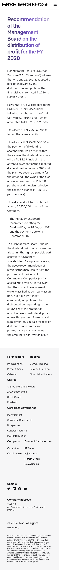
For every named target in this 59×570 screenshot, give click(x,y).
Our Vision (13, 448)
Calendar (12, 374)
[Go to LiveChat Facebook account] (19, 489)
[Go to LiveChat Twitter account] (8, 489)
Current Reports (39, 364)
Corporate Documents (19, 420)
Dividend (12, 402)
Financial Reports (39, 369)
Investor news (15, 364)
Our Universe (14, 454)
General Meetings (17, 431)
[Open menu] (55, 4)
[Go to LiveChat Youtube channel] (25, 489)
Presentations (15, 369)
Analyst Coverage (17, 392)
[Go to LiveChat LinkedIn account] (14, 489)
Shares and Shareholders (21, 387)
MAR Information (16, 436)
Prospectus (13, 425)
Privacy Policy (33, 561)
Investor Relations (33, 4)
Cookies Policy (28, 553)
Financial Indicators (41, 374)
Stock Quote (14, 397)
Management (14, 415)
